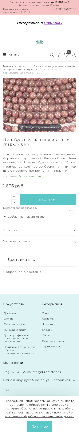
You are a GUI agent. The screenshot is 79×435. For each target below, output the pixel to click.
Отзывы (47, 329)
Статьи (46, 335)
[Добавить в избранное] (71, 212)
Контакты (48, 318)
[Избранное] (64, 54)
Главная (8, 66)
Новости (47, 324)
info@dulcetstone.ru (48, 372)
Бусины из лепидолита (22, 69)
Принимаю (39, 426)
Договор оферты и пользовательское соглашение (16, 338)
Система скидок (14, 324)
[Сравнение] (57, 54)
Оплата (8, 318)
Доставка (10, 313)
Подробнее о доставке (22, 272)
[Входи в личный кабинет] (72, 54)
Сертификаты (51, 346)
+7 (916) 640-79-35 (65, 9)
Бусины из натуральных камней (54, 66)
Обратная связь (53, 341)
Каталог (23, 66)
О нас (46, 313)
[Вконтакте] (7, 390)
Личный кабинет (15, 329)
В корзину (48, 199)
